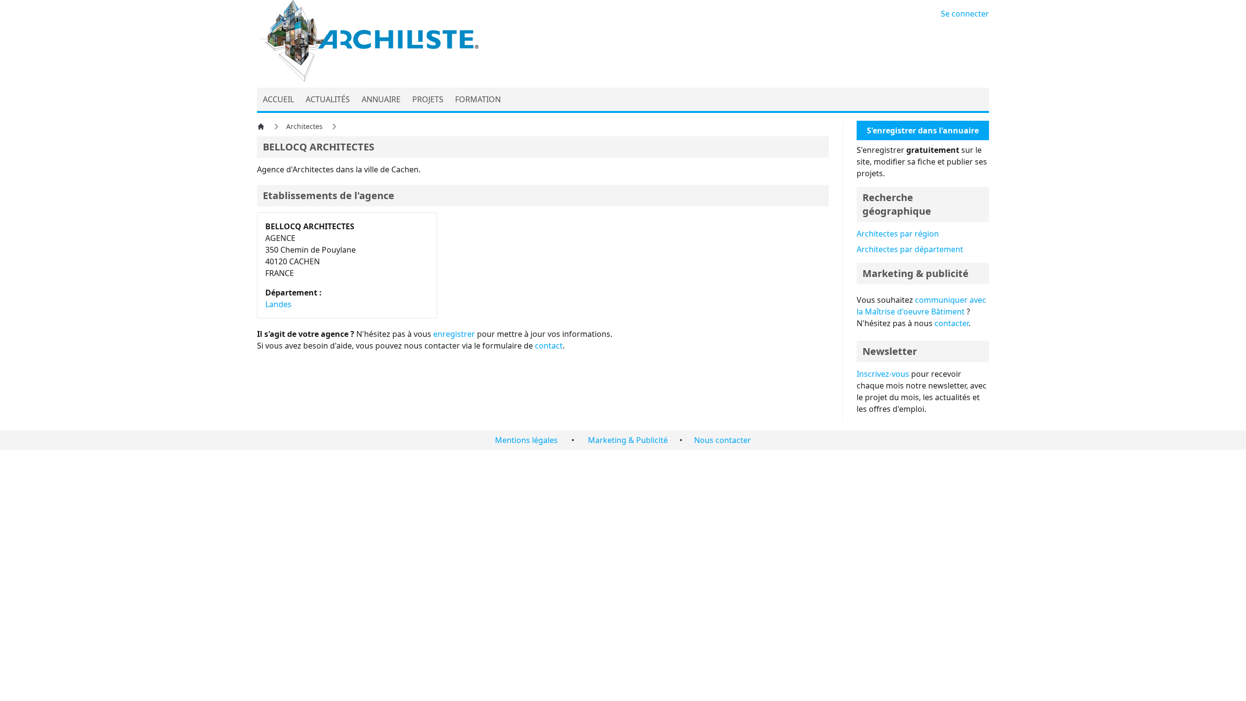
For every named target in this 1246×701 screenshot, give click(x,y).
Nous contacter (722, 440)
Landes (278, 304)
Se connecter (965, 13)
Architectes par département (910, 249)
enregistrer (454, 334)
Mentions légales (526, 440)
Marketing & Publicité (628, 440)
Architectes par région (898, 233)
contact (549, 345)
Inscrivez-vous (883, 374)
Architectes (304, 126)
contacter (951, 323)
